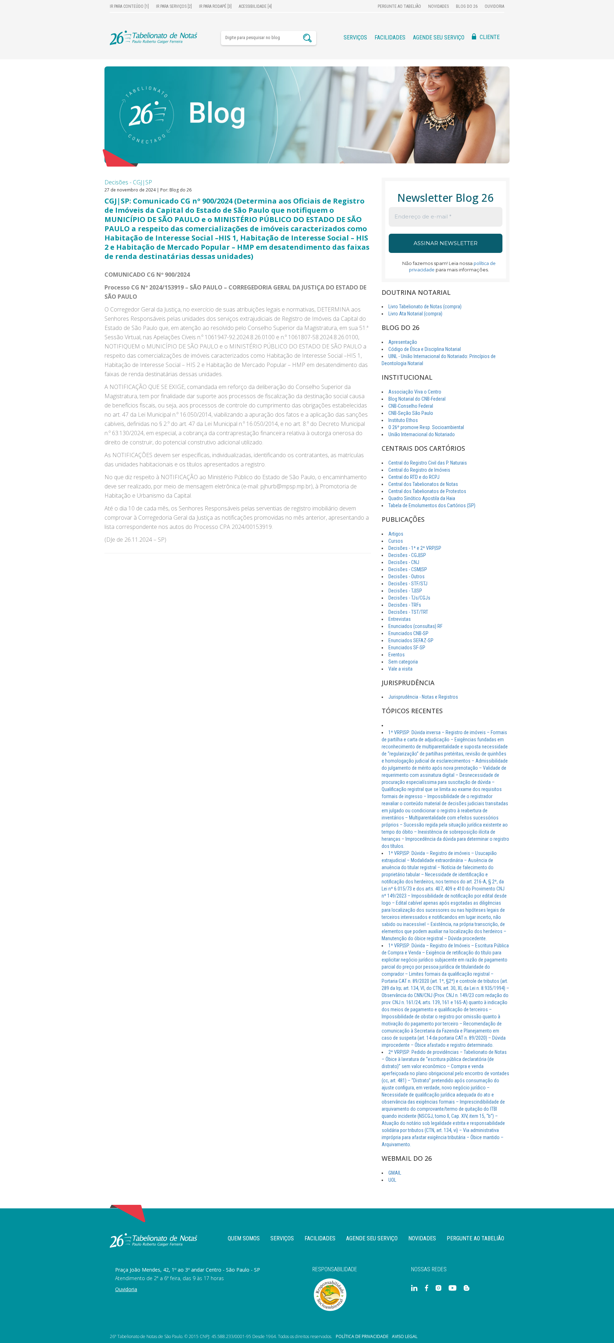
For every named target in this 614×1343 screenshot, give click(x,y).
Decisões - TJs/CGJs (409, 598)
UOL (392, 1180)
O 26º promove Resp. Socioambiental (426, 427)
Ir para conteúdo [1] (129, 6)
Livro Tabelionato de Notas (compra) (425, 306)
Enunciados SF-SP (406, 647)
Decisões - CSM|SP (407, 569)
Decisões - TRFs (404, 605)
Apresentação (402, 342)
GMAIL (394, 1173)
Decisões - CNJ (403, 562)
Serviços (355, 37)
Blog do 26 (467, 6)
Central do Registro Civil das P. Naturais (427, 463)
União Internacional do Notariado (421, 434)
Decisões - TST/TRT (408, 612)
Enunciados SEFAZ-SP (410, 640)
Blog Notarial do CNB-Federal (417, 399)
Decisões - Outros (406, 576)
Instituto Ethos (403, 420)
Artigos (395, 534)
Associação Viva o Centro (414, 392)
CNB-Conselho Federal (410, 406)
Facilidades (390, 37)
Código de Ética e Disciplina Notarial (424, 349)
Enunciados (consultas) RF (415, 626)
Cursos (395, 541)
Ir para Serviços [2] (174, 6)
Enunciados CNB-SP (408, 633)
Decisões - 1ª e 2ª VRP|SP (414, 548)
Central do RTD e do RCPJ (414, 477)
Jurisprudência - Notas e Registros (423, 697)
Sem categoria (403, 662)
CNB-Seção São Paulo (410, 413)
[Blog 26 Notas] (307, 114)
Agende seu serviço (438, 37)
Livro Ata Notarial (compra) (415, 313)
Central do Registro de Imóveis (419, 470)
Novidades (438, 6)
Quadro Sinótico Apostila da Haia (421, 498)
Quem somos (244, 1238)
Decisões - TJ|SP (405, 591)
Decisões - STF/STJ (407, 583)
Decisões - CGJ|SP (128, 182)
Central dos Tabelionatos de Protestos (427, 491)
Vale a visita (400, 669)
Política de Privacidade (362, 1336)
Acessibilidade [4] (255, 6)
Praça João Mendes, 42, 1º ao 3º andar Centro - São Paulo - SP (187, 1269)
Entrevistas (399, 619)
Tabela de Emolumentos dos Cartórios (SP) (431, 505)
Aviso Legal (405, 1336)
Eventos (396, 654)
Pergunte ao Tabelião (399, 6)
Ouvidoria (494, 6)
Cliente (490, 37)
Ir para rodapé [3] (215, 6)
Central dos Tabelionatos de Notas (423, 484)
